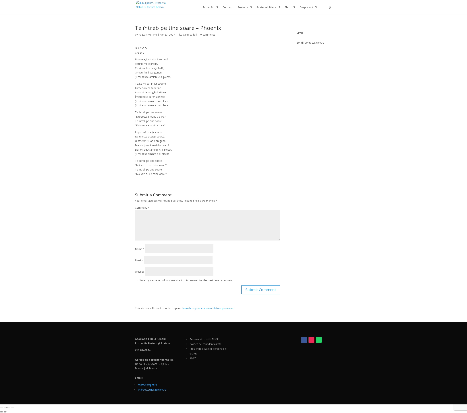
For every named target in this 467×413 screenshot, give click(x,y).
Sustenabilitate (266, 7)
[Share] (8, 407)
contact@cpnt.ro (147, 385)
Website (139, 271)
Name (139, 249)
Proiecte (243, 7)
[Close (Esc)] (12, 407)
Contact (228, 7)
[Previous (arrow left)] (1, 411)
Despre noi (306, 7)
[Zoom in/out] (1, 407)
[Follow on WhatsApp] (319, 340)
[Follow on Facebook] (304, 340)
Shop (288, 7)
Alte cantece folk (187, 34)
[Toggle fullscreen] (5, 407)
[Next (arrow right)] (5, 411)
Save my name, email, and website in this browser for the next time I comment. (186, 280)
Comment (142, 207)
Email (139, 260)
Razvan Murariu (147, 34)
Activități (208, 7)
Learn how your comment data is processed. (208, 308)
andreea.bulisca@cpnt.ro (152, 389)
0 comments (207, 34)
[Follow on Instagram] (311, 340)
